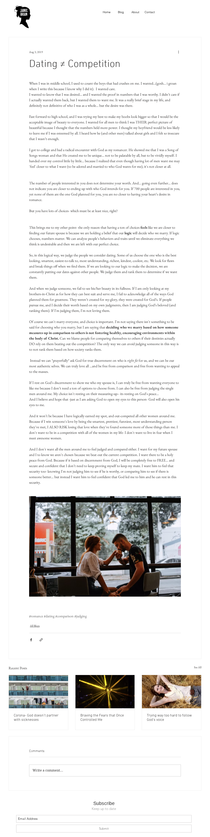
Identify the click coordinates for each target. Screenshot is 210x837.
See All (197, 667)
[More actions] (178, 51)
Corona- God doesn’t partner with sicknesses (36, 717)
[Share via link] (41, 640)
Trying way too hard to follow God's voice (169, 717)
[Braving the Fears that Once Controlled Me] (105, 691)
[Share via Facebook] (31, 640)
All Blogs (35, 626)
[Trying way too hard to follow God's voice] (171, 691)
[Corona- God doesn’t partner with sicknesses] (38, 691)
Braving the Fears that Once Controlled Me (102, 717)
